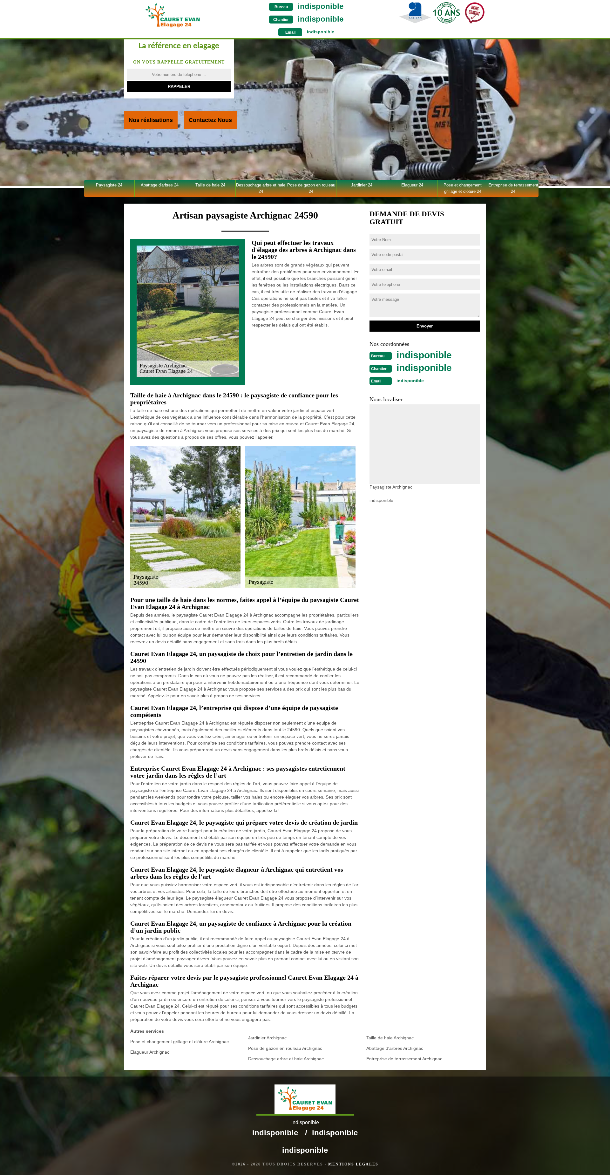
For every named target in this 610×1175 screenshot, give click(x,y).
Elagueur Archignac (149, 1052)
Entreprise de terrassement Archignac (404, 1058)
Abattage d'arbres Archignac (394, 1048)
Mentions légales (353, 1164)
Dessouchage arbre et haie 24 (260, 188)
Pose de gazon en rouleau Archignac (285, 1048)
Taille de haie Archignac (390, 1037)
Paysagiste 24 (109, 185)
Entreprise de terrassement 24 (513, 188)
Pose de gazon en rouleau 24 (311, 188)
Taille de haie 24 (210, 185)
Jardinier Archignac (267, 1037)
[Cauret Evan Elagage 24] (172, 15)
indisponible (320, 6)
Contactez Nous (210, 120)
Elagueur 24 (412, 185)
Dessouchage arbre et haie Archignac (286, 1058)
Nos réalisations (151, 120)
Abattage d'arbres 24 (160, 185)
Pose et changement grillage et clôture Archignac (179, 1041)
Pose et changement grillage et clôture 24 (463, 188)
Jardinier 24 (361, 185)
